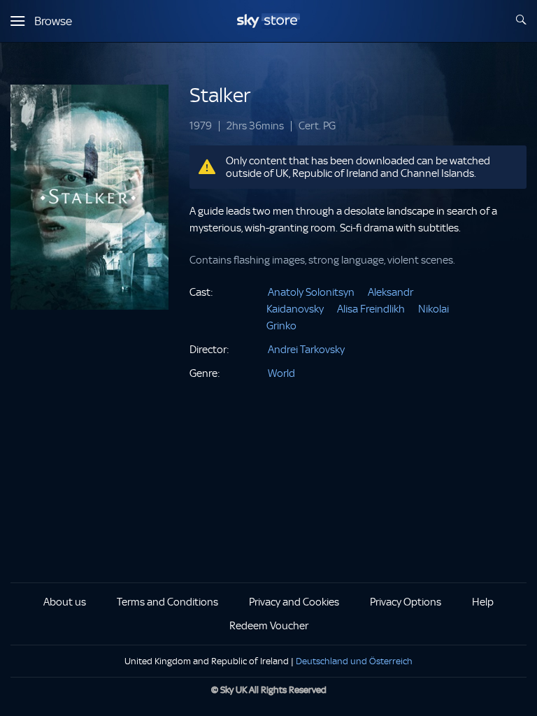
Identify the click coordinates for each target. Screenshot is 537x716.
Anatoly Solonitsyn (311, 292)
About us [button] (64, 602)
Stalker (219, 95)
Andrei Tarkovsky (306, 349)
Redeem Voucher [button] (268, 626)
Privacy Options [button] (405, 602)
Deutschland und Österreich (354, 661)
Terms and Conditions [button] (167, 602)
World (281, 373)
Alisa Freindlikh (371, 309)
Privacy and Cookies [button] (294, 602)
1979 (200, 126)
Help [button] (483, 602)
